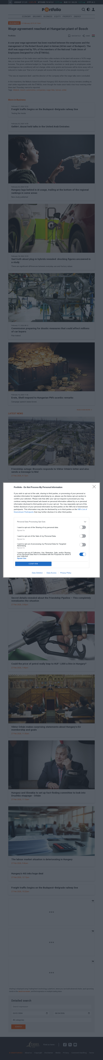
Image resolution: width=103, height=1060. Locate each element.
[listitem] (51, 521)
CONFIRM (33, 564)
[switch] (82, 527)
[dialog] (51, 530)
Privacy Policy (65, 573)
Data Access (51, 573)
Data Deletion (37, 573)
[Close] (95, 487)
